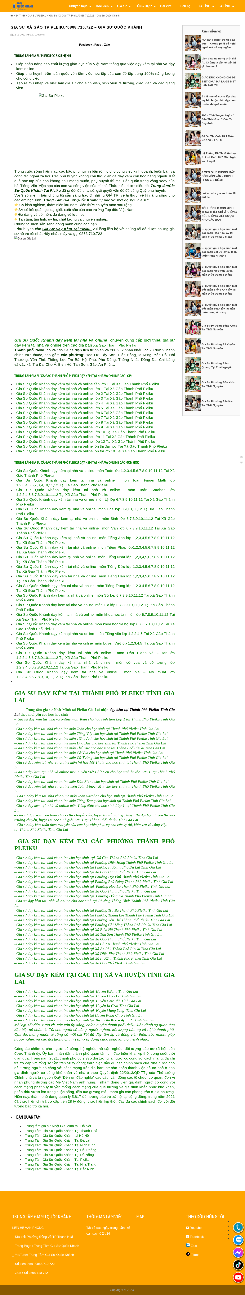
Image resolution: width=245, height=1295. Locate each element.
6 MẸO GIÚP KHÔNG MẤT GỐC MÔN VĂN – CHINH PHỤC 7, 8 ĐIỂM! (218, 176)
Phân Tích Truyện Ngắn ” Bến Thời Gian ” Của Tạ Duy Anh (218, 119)
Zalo (107, 44)
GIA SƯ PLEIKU (37, 15)
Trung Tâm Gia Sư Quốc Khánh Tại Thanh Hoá (61, 1131)
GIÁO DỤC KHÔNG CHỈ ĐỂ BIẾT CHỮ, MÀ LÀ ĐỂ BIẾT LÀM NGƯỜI (219, 81)
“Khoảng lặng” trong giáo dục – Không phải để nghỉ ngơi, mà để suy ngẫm (219, 43)
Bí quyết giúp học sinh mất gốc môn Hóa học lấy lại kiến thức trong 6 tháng (219, 232)
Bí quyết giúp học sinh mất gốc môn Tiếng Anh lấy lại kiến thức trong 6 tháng (219, 289)
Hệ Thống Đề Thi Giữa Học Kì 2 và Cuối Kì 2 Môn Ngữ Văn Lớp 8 (219, 157)
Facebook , (86, 44)
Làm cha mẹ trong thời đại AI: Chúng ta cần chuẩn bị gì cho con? (219, 62)
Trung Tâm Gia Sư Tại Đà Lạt (57, 1140)
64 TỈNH (20, 15)
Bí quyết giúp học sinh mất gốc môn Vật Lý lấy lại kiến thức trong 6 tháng (219, 251)
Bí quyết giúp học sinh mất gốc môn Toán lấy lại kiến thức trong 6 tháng (219, 308)
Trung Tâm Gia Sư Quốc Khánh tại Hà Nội (57, 1136)
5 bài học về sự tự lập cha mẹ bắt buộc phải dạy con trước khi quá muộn (219, 100)
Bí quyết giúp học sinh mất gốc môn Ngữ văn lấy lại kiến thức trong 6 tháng (219, 270)
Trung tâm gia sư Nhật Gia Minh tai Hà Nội (58, 1126)
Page (97, 44)
